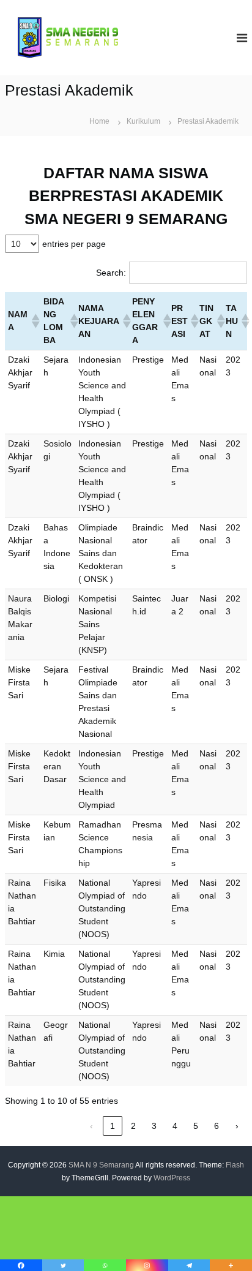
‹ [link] (91, 1126)
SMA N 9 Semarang (101, 1165)
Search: (111, 272)
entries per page (74, 244)
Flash (235, 1165)
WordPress (172, 1178)
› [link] (237, 1126)
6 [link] (216, 1126)
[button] (34, 321)
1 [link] (112, 1126)
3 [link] (154, 1126)
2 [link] (133, 1126)
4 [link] (174, 1126)
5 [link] (195, 1126)
